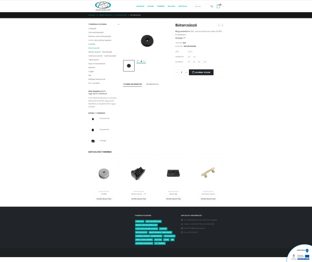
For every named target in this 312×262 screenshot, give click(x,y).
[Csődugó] (93, 141)
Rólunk (150, 6)
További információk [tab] (132, 84)
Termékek (161, 6)
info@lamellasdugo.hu (197, 228)
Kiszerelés (179, 62)
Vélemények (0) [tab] (152, 84)
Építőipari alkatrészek (96, 79)
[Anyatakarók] (93, 130)
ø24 (194, 57)
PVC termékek (94, 83)
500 (199, 62)
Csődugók (92, 28)
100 (189, 62)
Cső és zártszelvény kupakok (99, 40)
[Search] (211, 6)
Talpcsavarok (93, 60)
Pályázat (171, 6)
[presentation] (124, 41)
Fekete (190, 52)
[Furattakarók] (93, 119)
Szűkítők (91, 44)
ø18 (189, 57)
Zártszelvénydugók (96, 32)
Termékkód (179, 57)
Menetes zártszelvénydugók (99, 36)
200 (194, 62)
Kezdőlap (140, 6)
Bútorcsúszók (190, 46)
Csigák (91, 71)
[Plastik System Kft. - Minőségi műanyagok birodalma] (103, 6)
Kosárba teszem (202, 72)
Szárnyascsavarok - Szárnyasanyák (102, 56)
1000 (204, 62)
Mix (89, 75)
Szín (177, 52)
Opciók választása (104, 199)
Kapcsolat (182, 6)
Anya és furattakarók (96, 63)
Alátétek (91, 67)
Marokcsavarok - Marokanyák (100, 52)
